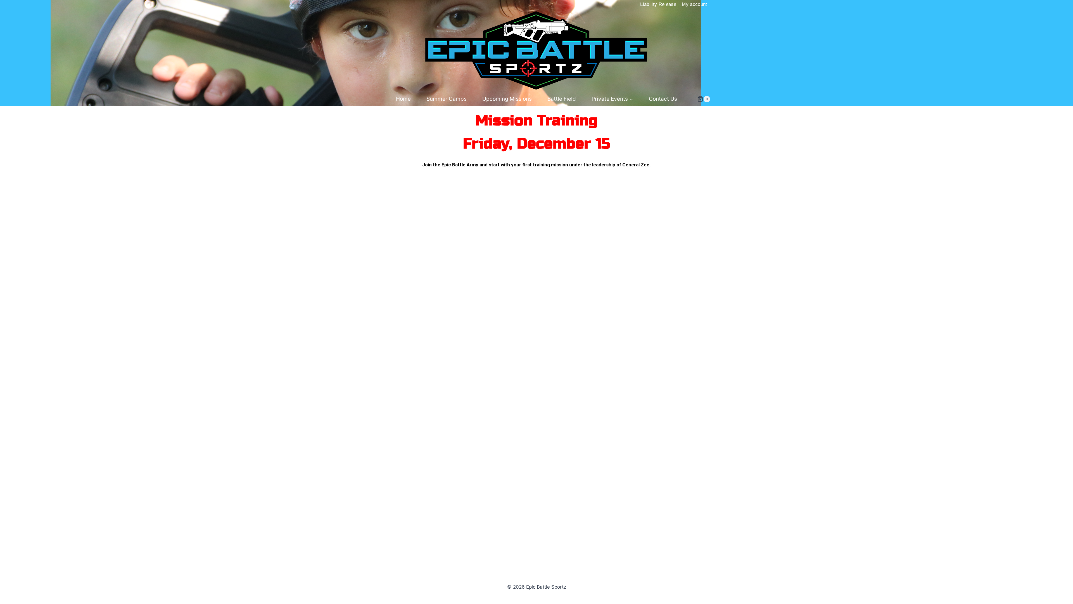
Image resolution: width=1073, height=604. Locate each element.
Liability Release (658, 4)
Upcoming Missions (507, 99)
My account (694, 4)
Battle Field (561, 99)
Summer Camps (446, 99)
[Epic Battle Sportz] (536, 50)
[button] (631, 99)
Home (403, 99)
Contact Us (663, 99)
